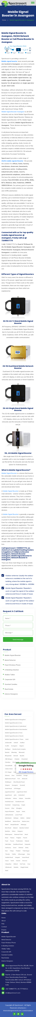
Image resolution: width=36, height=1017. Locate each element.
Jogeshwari (8, 795)
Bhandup (14, 752)
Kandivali (7, 805)
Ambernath (8, 742)
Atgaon (21, 746)
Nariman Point (18, 834)
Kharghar (19, 808)
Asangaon (14, 746)
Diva (13, 775)
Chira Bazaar (25, 762)
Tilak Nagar (25, 851)
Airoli (26, 739)
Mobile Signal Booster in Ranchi (14, 736)
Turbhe (14, 854)
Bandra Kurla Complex (19, 749)
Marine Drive (16, 821)
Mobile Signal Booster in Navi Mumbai (16, 729)
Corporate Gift (10, 679)
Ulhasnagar (21, 854)
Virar (28, 864)
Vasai (6, 860)
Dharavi (7, 775)
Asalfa (7, 746)
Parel (6, 841)
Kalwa (15, 798)
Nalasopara (8, 834)
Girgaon (7, 785)
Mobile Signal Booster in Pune (13, 732)
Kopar (18, 811)
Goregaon (15, 785)
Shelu (26, 847)
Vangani (17, 857)
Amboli (16, 742)
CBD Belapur (8, 759)
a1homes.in (21, 1008)
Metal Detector (10, 660)
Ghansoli (24, 778)
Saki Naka (8, 844)
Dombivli (19, 775)
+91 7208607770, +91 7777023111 (17, 989)
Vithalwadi (8, 867)
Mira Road (8, 828)
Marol (6, 824)
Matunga (23, 824)
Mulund (15, 828)
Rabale (27, 841)
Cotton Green (9, 768)
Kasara (7, 808)
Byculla (22, 755)
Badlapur (7, 749)
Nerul (6, 837)
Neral (26, 834)
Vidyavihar (8, 864)
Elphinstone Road (10, 778)
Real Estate (9, 689)
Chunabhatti (8, 765)
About (4, 921)
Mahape (16, 818)
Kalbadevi (8, 798)
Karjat (23, 805)
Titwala (7, 854)
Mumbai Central (24, 828)
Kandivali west (20, 801)
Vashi (12, 860)
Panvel (25, 837)
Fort (19, 778)
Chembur (7, 762)
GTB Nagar (17, 788)
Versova (24, 860)
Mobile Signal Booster (9, 473)
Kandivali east (9, 801)
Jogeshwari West (22, 792)
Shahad (20, 847)
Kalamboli (21, 795)
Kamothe (27, 798)
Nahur (14, 831)
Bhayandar (8, 755)
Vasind (18, 860)
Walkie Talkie (10, 675)
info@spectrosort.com (13, 993)
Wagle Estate (24, 867)
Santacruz (8, 847)
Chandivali (24, 759)
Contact (4, 927)
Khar (13, 808)
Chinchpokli (15, 762)
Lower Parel (18, 814)
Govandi (22, 785)
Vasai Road (25, 857)
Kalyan (21, 798)
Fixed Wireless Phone (12, 665)
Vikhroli (15, 864)
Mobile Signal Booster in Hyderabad (15, 726)
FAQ (3, 924)
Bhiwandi (21, 752)
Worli (6, 870)
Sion (6, 851)
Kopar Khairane (9, 811)
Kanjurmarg (16, 805)
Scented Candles (11, 684)
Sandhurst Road (18, 844)
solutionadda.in (27, 1011)
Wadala (16, 867)
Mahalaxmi (8, 818)
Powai (12, 841)
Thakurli (18, 851)
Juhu (15, 795)
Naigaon (20, 831)
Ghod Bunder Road (18, 782)
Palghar (18, 837)
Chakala (16, 759)
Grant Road (8, 788)
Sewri (14, 847)
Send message (18, 639)
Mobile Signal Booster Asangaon (13, 112)
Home (4, 20)
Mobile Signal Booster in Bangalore (15, 719)
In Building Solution (12, 670)
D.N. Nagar (8, 772)
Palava (12, 837)
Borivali (16, 755)
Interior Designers (11, 694)
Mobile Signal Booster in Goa (13, 723)
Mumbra (7, 831)
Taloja (12, 851)
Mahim (22, 818)
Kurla (23, 811)
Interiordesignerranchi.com (12, 1011)
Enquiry (4, 930)
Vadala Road (9, 857)
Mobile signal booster (9, 61)
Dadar (15, 772)
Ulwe (28, 854)
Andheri (22, 742)
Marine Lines (25, 821)
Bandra (7, 752)
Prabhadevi (19, 841)
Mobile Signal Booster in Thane (14, 739)
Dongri (26, 775)
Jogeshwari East (10, 792)
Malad (28, 818)
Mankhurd (8, 821)
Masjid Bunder (14, 824)
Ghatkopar (8, 782)
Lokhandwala (9, 814)
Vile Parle (22, 864)
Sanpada (27, 844)
